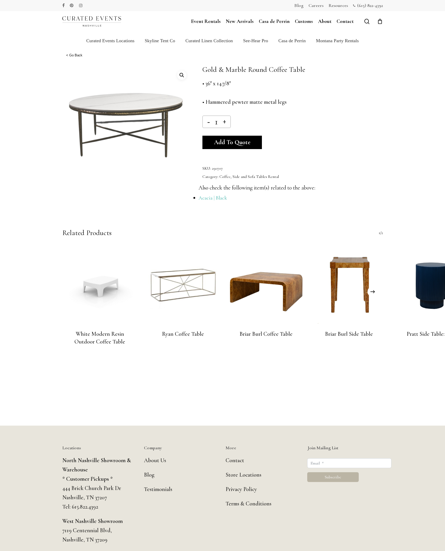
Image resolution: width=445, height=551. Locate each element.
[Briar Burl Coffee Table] (266, 285)
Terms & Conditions (248, 503)
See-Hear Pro (255, 40)
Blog (149, 474)
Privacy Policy (241, 489)
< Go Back (74, 55)
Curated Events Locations (110, 40)
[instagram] (80, 5)
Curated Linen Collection (209, 40)
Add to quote (232, 142)
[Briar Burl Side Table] (349, 285)
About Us (155, 460)
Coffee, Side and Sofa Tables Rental (249, 176)
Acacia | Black (213, 198)
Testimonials (158, 489)
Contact (235, 460)
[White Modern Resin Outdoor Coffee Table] (100, 285)
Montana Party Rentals (337, 40)
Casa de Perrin (292, 40)
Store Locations (243, 474)
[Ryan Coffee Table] (183, 285)
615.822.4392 (85, 506)
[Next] (372, 292)
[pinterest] (72, 5)
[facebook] (63, 5)
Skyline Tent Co (160, 40)
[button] (181, 75)
